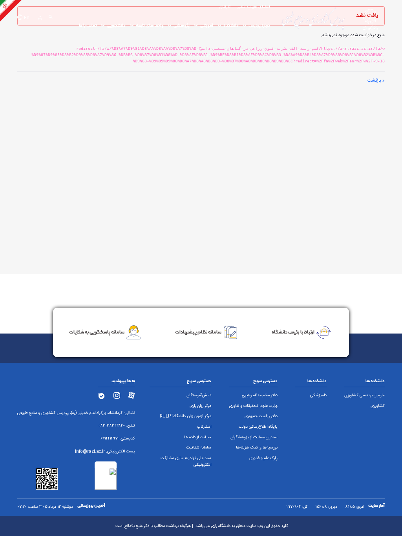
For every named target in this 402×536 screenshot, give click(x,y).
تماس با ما (88, 25)
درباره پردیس (259, 25)
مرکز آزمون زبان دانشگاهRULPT (185, 416)
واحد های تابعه (150, 25)
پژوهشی (182, 25)
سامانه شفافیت (198, 448)
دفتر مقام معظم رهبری (260, 395)
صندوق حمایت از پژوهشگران (254, 437)
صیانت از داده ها (197, 437)
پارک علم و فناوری (263, 458)
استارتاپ (204, 427)
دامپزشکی (318, 395)
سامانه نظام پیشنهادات (198, 332)
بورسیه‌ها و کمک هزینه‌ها (257, 448)
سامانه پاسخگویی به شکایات (96, 332)
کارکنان (225, 7)
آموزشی (206, 25)
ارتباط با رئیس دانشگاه (293, 332)
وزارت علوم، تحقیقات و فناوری (253, 406)
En (26, 18)
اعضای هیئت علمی (253, 7)
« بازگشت (376, 80)
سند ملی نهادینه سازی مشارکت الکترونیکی (186, 461)
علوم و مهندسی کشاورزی (364, 395)
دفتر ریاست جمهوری (261, 416)
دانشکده (231, 25)
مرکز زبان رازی (200, 406)
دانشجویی (116, 25)
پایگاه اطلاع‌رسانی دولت (258, 427)
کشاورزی (378, 406)
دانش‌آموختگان (198, 395)
